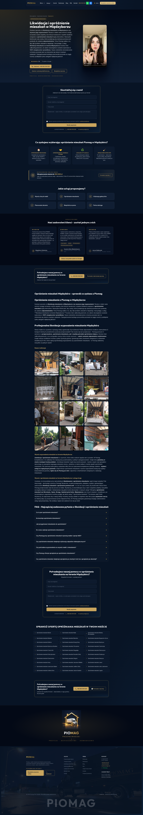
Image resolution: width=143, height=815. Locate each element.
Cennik (55, 3)
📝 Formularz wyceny (98, 689)
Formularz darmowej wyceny (95, 276)
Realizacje (61, 3)
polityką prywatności (84, 121)
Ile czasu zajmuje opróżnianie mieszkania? (50, 530)
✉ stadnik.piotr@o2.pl (83, 129)
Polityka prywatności (87, 773)
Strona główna (33, 16)
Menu (41, 3)
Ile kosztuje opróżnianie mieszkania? (48, 518)
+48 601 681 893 (105, 764)
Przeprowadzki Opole (69, 759)
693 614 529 (82, 3)
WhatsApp (105, 767)
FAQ (71, 3)
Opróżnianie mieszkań (42, 16)
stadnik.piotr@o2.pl (106, 765)
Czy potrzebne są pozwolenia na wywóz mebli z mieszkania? (56, 547)
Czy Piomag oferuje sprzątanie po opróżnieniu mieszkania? (55, 553)
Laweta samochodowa (69, 768)
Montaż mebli (67, 771)
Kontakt (76, 3)
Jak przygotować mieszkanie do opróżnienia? (51, 524)
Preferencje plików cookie (111, 794)
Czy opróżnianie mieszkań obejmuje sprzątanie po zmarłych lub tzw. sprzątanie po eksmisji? (66, 559)
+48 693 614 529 (105, 762)
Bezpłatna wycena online (33, 773)
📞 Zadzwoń (48, 773)
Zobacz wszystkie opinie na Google (71, 258)
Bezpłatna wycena (59, 71)
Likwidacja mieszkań (68, 764)
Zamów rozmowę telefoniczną (40, 71)
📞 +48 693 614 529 (70, 129)
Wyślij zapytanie (71, 125)
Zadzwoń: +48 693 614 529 (42, 66)
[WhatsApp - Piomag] (87, 3)
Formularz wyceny (105, 175)
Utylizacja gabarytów (68, 766)
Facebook (102, 794)
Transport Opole (67, 761)
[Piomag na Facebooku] (90, 3)
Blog (67, 3)
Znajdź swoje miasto (87, 768)
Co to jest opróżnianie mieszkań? (47, 512)
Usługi (48, 3)
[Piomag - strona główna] (33, 3)
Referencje (85, 761)
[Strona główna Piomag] (32, 757)
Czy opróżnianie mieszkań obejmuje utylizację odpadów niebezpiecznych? (61, 541)
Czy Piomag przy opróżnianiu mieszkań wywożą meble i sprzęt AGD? (58, 536)
